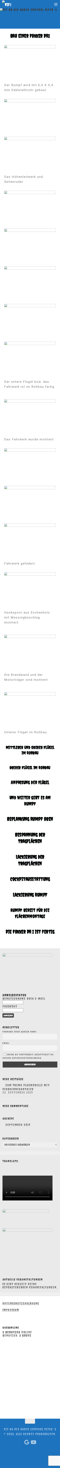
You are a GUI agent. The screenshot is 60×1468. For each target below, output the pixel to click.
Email (6, 1043)
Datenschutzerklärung (20, 1303)
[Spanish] (17, 1165)
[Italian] (14, 1165)
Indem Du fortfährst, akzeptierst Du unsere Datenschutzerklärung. (28, 1056)
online (17, 1332)
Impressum (10, 1310)
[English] (7, 1165)
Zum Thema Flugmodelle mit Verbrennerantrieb (26, 1087)
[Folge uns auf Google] (26, 1442)
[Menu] (56, 4)
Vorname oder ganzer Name (19, 1031)
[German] (4, 1165)
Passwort (9, 1006)
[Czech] (24, 1165)
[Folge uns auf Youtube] (33, 1442)
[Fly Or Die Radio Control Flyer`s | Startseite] (8, 4)
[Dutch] (27, 1165)
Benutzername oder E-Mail (23, 998)
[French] (10, 1165)
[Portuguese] (20, 1165)
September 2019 (18, 1125)
